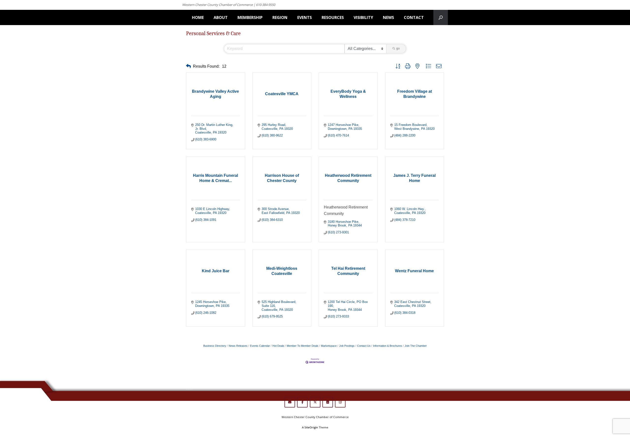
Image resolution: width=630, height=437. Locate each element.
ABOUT (221, 17)
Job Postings (347, 345)
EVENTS (304, 17)
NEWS (388, 17)
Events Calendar (260, 345)
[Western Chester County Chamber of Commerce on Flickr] (327, 402)
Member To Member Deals (302, 345)
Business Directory (214, 345)
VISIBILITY (363, 17)
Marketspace (329, 345)
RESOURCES (333, 17)
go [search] (398, 48)
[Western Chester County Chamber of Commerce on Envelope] (289, 402)
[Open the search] (440, 17)
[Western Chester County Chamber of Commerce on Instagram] (340, 402)
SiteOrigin (311, 427)
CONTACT (414, 17)
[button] (188, 66)
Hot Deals (278, 345)
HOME (198, 17)
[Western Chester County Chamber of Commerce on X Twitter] (315, 402)
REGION (279, 17)
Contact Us (364, 345)
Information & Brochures (387, 345)
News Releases (238, 345)
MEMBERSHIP (250, 17)
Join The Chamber (416, 345)
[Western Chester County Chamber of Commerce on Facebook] (302, 402)
